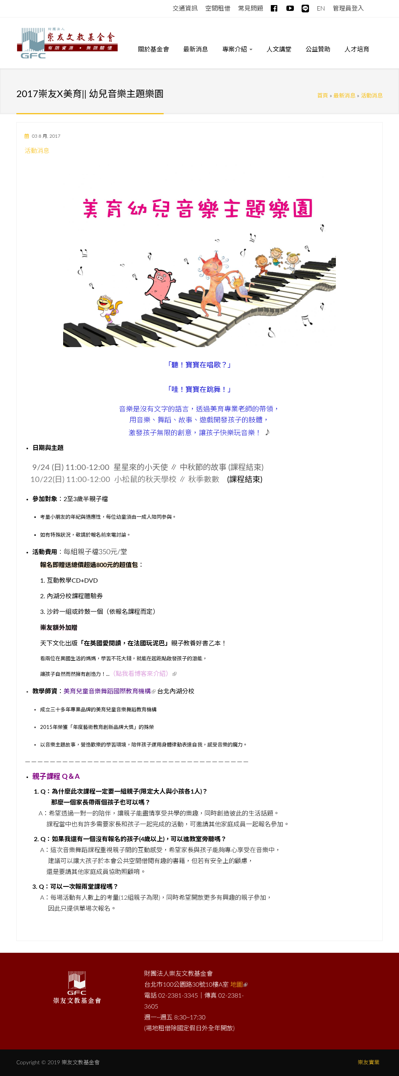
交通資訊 (185, 8)
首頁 (322, 96)
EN (321, 8)
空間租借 (217, 8)
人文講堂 (279, 49)
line (305, 7)
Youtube (290, 7)
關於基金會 (153, 49)
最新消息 (195, 49)
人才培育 (356, 49)
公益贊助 (317, 49)
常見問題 (250, 8)
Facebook (274, 7)
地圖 (236, 985)
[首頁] (67, 44)
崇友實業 (369, 1062)
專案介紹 (235, 49)
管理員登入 (348, 8)
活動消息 (372, 96)
